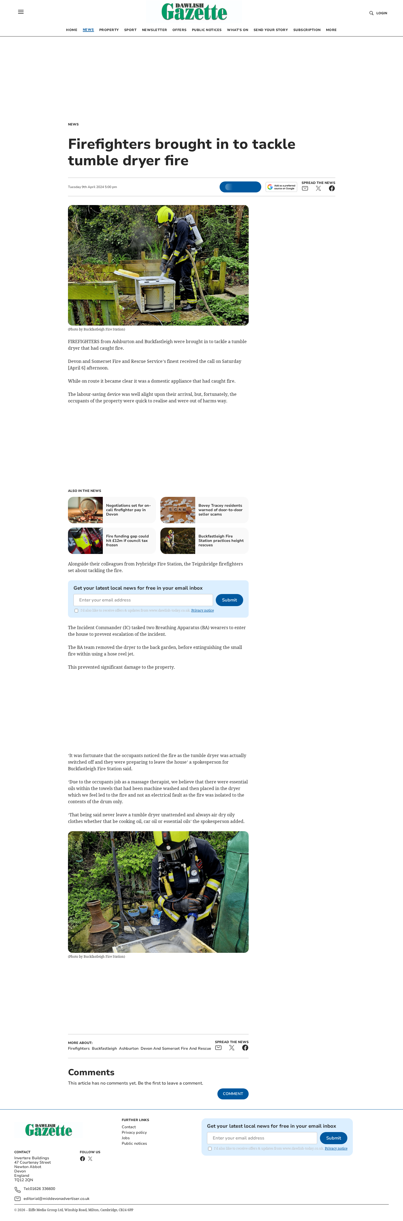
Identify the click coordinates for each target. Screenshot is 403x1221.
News (73, 124)
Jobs (126, 1138)
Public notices (134, 1143)
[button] (20, 11)
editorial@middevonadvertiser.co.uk (56, 1198)
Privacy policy (134, 1132)
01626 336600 (42, 1189)
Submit (229, 600)
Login (381, 13)
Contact (129, 1127)
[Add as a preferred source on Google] (281, 187)
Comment (233, 1093)
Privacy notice (202, 610)
